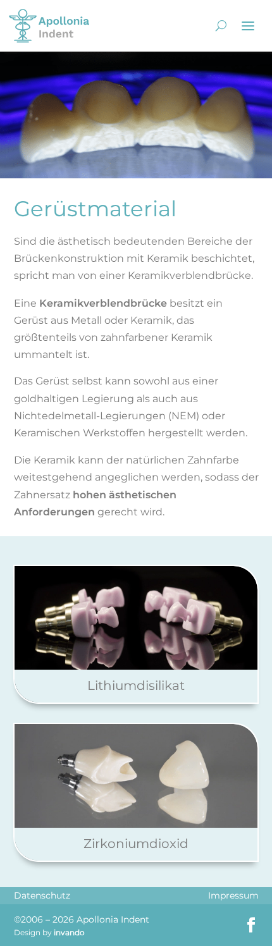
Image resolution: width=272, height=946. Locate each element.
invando (69, 932)
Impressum (233, 895)
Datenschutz (42, 895)
